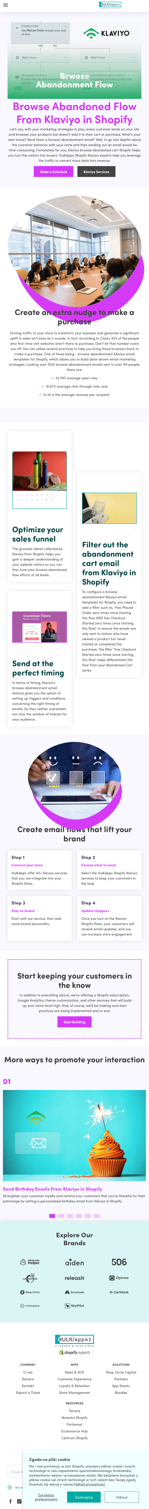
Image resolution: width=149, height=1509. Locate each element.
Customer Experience (74, 1378)
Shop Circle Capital (121, 1372)
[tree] (74, 1142)
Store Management (74, 1392)
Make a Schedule (53, 171)
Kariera (28, 1378)
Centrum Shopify (74, 1437)
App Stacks (121, 1385)
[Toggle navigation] (5, 5)
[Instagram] (19, 1501)
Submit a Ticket (28, 1392)
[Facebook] (10, 1501)
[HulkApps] (110, 4)
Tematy (74, 1410)
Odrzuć (122, 1497)
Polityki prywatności (89, 1484)
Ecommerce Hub (74, 1431)
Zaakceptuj (84, 1497)
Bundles (121, 1392)
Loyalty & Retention (74, 1385)
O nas (28, 1372)
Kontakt (28, 1385)
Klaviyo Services (96, 171)
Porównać (74, 1424)
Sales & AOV (74, 1372)
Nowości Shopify (74, 1417)
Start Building (74, 1021)
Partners (121, 1378)
